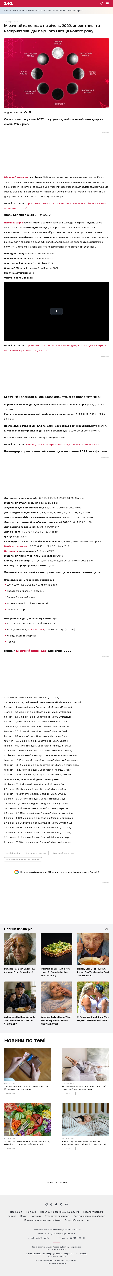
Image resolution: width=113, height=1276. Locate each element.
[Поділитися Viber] (30, 112)
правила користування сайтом (42, 1220)
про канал (16, 1211)
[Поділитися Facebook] (25, 112)
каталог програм (93, 1211)
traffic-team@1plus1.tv (56, 1263)
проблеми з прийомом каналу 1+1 (59, 1211)
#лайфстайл (13, 853)
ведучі (24, 1215)
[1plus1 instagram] (46, 1204)
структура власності (57, 1215)
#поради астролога (36, 853)
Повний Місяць (36, 629)
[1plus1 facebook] (61, 1204)
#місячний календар (63, 853)
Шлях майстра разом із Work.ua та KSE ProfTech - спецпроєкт (54, 10)
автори (36, 1215)
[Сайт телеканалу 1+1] (8, 3)
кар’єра (12, 1215)
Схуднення (11, 550)
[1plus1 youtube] (66, 1204)
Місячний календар (16, 177)
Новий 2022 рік (13, 222)
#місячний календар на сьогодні (23, 859)
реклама (31, 1211)
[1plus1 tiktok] (56, 1204)
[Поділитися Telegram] (21, 112)
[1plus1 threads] (51, 1204)
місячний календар (31, 650)
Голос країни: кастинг (14, 10)
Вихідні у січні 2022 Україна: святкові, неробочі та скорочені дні (62, 444)
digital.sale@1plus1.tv (57, 1256)
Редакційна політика (77, 1220)
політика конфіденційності (89, 1215)
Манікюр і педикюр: (16, 546)
